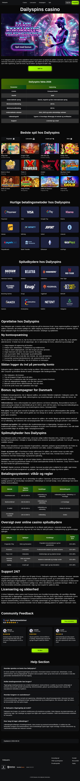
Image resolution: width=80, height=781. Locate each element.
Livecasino (29, 138)
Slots (68, 138)
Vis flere (40, 650)
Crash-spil (49, 138)
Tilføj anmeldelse (69, 621)
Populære (9, 138)
